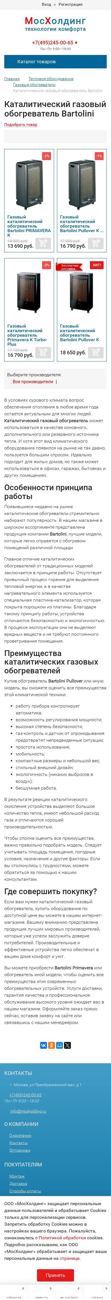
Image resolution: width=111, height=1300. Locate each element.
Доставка (18, 1183)
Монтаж (17, 1176)
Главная (12, 78)
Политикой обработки (62, 1237)
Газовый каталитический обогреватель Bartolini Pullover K (79, 332)
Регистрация (71, 4)
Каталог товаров (36, 61)
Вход (46, 4)
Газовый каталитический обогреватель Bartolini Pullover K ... (82, 223)
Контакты (18, 1142)
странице (69, 1258)
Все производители (33, 381)
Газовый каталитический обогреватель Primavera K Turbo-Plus (27, 335)
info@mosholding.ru (28, 1111)
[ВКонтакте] (43, 1045)
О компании (20, 1135)
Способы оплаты (25, 1191)
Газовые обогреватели (34, 84)
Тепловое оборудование (50, 78)
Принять (55, 1275)
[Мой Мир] (59, 1045)
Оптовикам (19, 1150)
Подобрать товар (20, 124)
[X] (67, 1045)
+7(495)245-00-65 (52, 43)
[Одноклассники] (51, 1045)
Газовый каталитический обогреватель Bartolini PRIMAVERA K (29, 226)
